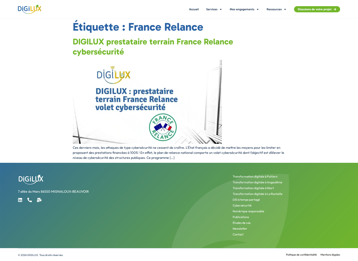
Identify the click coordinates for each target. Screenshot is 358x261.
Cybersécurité (242, 205)
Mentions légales (330, 254)
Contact (238, 234)
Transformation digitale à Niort (253, 188)
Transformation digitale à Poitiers (255, 176)
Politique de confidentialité (301, 254)
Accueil (194, 9)
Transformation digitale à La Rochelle (257, 194)
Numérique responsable (248, 211)
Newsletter (240, 228)
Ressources (274, 9)
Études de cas (242, 223)
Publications (241, 217)
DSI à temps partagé (246, 199)
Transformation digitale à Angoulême (257, 182)
